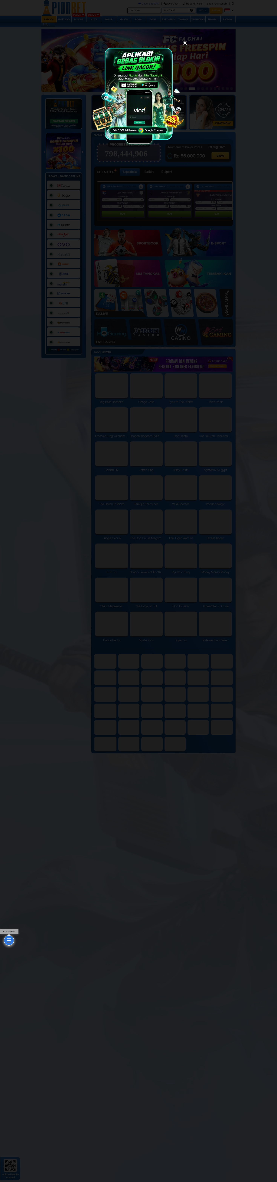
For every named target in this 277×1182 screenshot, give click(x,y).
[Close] (185, 43)
